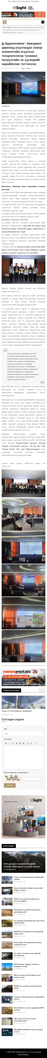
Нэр (5, 729)
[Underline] (12, 743)
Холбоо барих (34, 1)
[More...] (35, 743)
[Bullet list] (27, 743)
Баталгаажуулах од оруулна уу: (16, 772)
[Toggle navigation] (5, 22)
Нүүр (9, 1)
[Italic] (9, 743)
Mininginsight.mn (22, 1052)
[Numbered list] (31, 743)
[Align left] (16, 743)
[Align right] (23, 743)
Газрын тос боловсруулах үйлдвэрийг (17, 711)
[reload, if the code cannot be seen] (12, 779)
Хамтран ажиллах (25, 1)
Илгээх (10, 785)
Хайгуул (28, 68)
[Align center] (20, 743)
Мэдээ (9, 27)
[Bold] (6, 743)
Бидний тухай (15, 1)
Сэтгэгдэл (8, 739)
